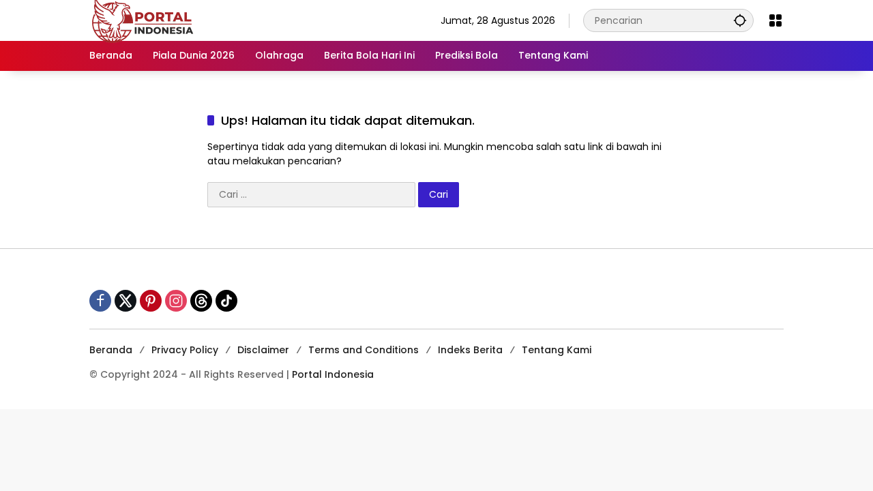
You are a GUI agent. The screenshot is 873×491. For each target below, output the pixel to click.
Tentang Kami (556, 350)
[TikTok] (226, 301)
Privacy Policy (184, 350)
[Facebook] (100, 301)
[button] (740, 20)
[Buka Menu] (775, 20)
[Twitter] (125, 301)
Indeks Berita (470, 350)
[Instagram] (176, 301)
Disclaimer (263, 350)
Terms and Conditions (363, 350)
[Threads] (201, 301)
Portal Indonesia (333, 374)
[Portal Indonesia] (143, 20)
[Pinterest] (151, 301)
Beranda (110, 350)
